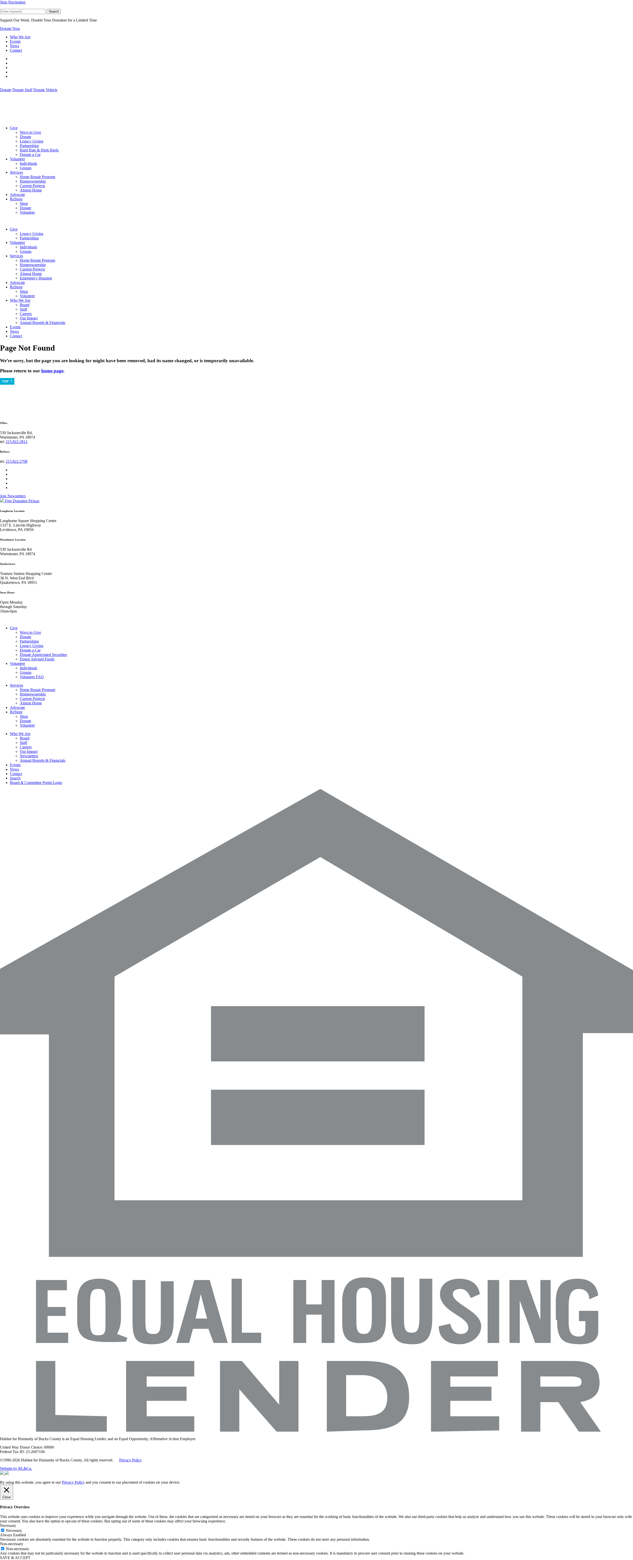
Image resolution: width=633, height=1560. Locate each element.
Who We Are (20, 37)
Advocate (17, 194)
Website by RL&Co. (16, 1468)
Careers (26, 314)
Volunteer (17, 159)
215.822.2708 (16, 461)
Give (14, 128)
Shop (24, 203)
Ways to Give (30, 132)
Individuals (28, 163)
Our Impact (29, 318)
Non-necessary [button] (11, 1544)
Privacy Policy (130, 1460)
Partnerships (29, 146)
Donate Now (10, 28)
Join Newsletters (13, 496)
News (14, 46)
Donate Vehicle (45, 90)
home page (52, 370)
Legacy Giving (31, 141)
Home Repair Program (37, 177)
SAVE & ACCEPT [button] (15, 1558)
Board (24, 305)
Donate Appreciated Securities (43, 655)
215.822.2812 (16, 442)
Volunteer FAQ (32, 677)
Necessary (14, 1530)
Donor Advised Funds (37, 659)
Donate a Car (30, 154)
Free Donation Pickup (22, 501)
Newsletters (29, 756)
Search (54, 11)
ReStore (16, 199)
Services (16, 172)
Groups (25, 168)
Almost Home (31, 190)
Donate (5, 90)
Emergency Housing (36, 278)
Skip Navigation (12, 2)
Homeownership (33, 181)
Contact (16, 50)
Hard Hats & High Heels (39, 150)
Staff (23, 309)
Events (15, 41)
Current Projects (32, 186)
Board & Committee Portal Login (36, 782)
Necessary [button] (8, 1525)
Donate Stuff (22, 90)
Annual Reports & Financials (42, 322)
